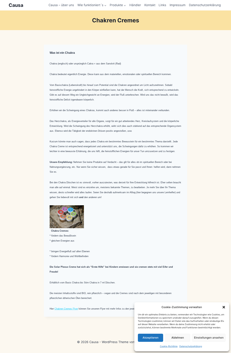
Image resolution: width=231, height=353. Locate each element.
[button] (224, 307)
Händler (135, 5)
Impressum (178, 5)
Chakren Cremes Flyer (66, 308)
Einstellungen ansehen (209, 337)
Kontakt (149, 5)
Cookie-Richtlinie (169, 346)
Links (162, 5)
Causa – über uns (61, 5)
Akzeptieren (150, 337)
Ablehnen (177, 337)
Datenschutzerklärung (190, 346)
